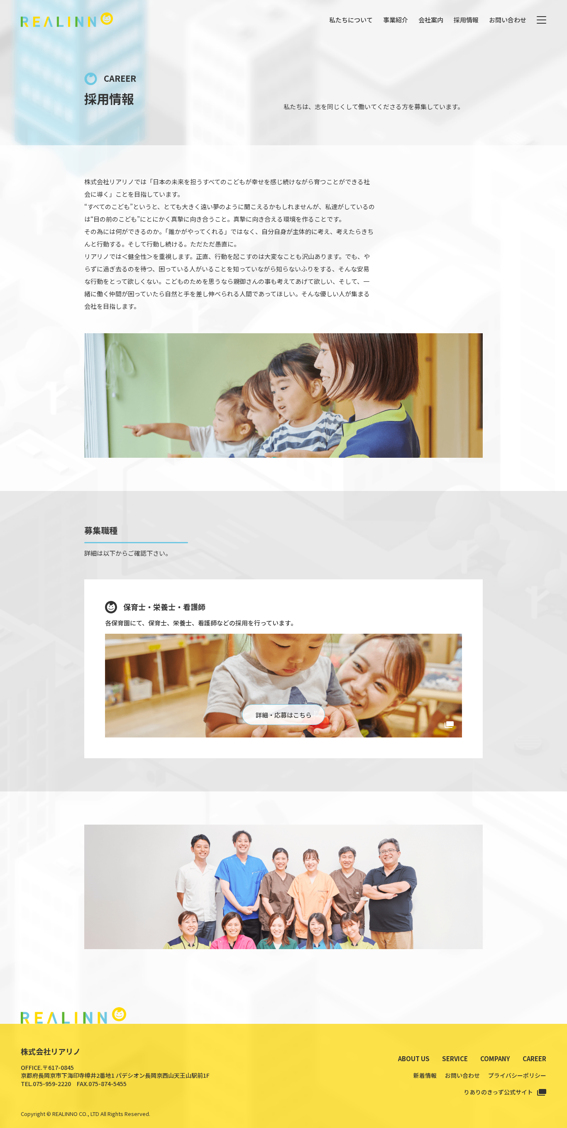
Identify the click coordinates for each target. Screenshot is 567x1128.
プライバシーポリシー (517, 1075)
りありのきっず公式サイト (498, 1092)
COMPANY (495, 1058)
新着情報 (425, 1075)
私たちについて (351, 19)
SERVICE (455, 1058)
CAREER (534, 1058)
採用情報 (466, 19)
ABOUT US (414, 1058)
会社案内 (430, 19)
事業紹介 (395, 19)
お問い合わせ (507, 19)
